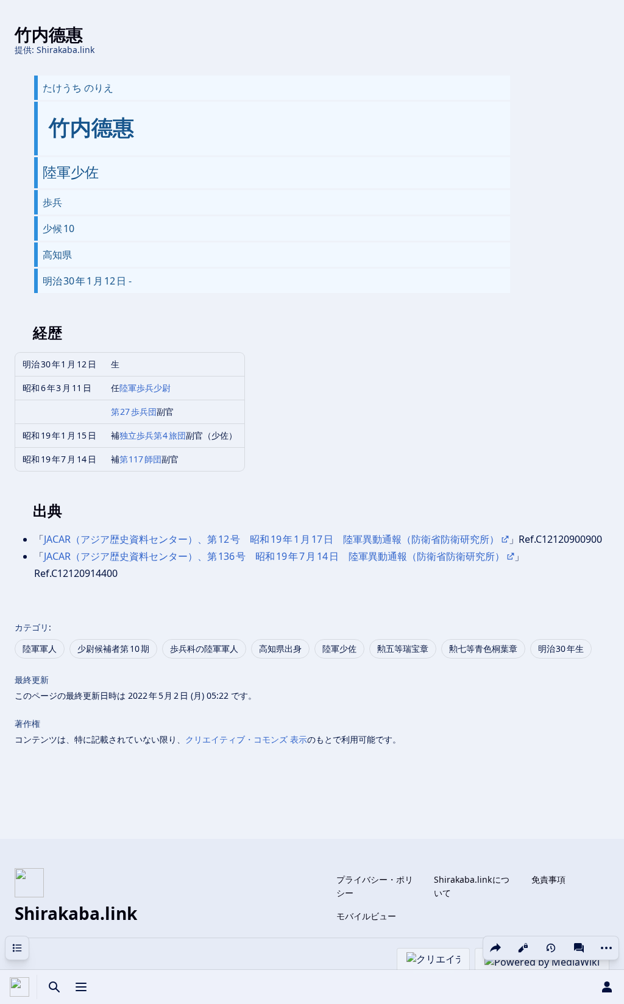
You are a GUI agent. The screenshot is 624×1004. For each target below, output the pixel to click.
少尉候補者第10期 (113, 648)
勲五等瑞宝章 (402, 648)
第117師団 (140, 459)
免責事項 (548, 879)
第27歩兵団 (134, 411)
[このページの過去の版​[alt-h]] (551, 948)
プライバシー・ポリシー (374, 886)
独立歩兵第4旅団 (152, 435)
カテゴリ (32, 627)
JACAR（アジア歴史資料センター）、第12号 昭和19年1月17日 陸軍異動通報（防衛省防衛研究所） (271, 539)
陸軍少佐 (339, 648)
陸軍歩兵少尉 (145, 388)
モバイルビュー (366, 916)
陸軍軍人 (40, 648)
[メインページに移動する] (19, 987)
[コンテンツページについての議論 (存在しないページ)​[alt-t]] (579, 948)
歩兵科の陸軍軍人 (204, 648)
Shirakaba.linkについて (472, 886)
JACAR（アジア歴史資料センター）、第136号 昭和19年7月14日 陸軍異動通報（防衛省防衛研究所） (274, 556)
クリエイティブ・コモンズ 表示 (246, 739)
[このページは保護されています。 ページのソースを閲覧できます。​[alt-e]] (523, 948)
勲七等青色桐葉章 (483, 648)
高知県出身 (280, 648)
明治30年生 (561, 648)
